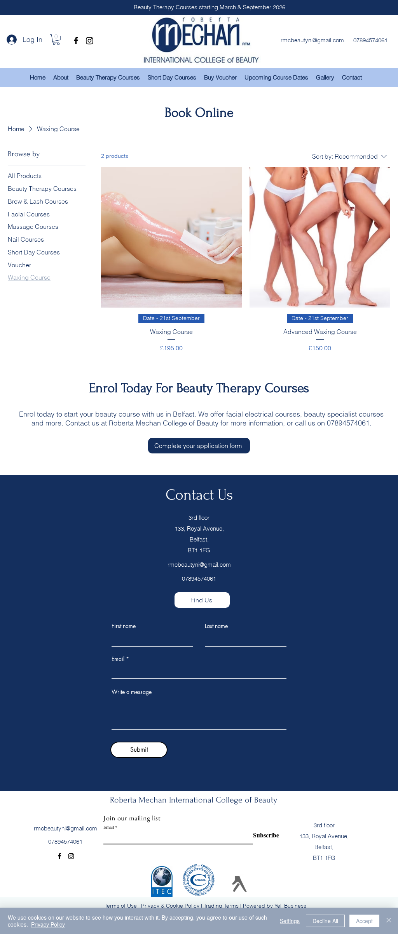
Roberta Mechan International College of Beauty (193, 799)
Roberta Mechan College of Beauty (163, 423)
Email (118, 659)
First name (124, 626)
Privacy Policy (48, 924)
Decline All (325, 921)
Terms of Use (121, 905)
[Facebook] (76, 40)
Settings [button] (290, 921)
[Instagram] (89, 40)
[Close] (388, 921)
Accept (364, 921)
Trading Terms (221, 905)
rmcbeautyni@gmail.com (199, 564)
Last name (216, 626)
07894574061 (348, 423)
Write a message (132, 692)
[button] (56, 39)
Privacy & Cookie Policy (170, 905)
